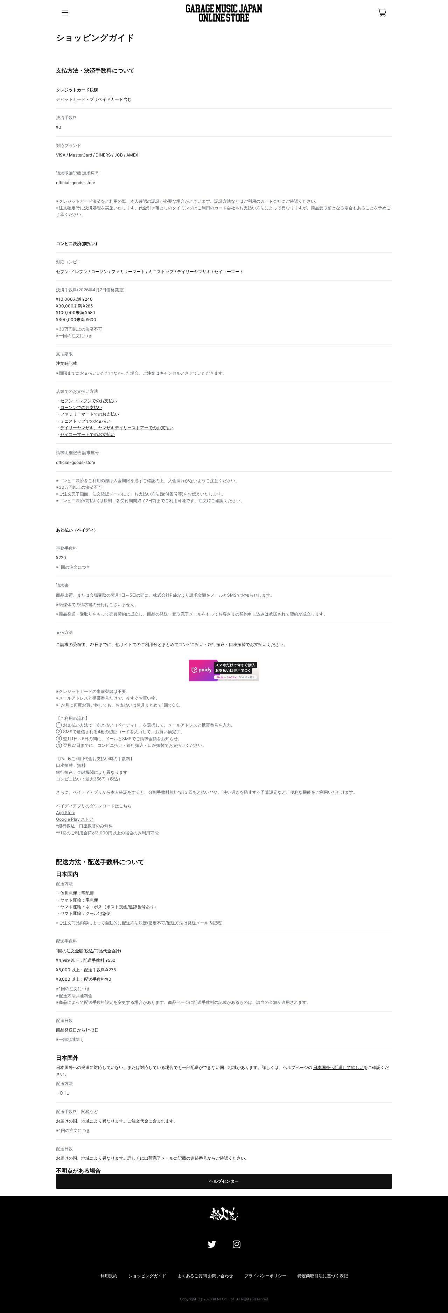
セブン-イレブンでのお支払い (88, 400)
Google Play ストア (74, 819)
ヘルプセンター (224, 1181)
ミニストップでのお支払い (85, 421)
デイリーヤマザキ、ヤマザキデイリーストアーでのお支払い (117, 427)
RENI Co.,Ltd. (224, 1299)
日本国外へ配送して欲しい (338, 1067)
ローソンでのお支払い (81, 407)
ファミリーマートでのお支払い (89, 414)
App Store (65, 812)
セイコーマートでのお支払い (87, 434)
